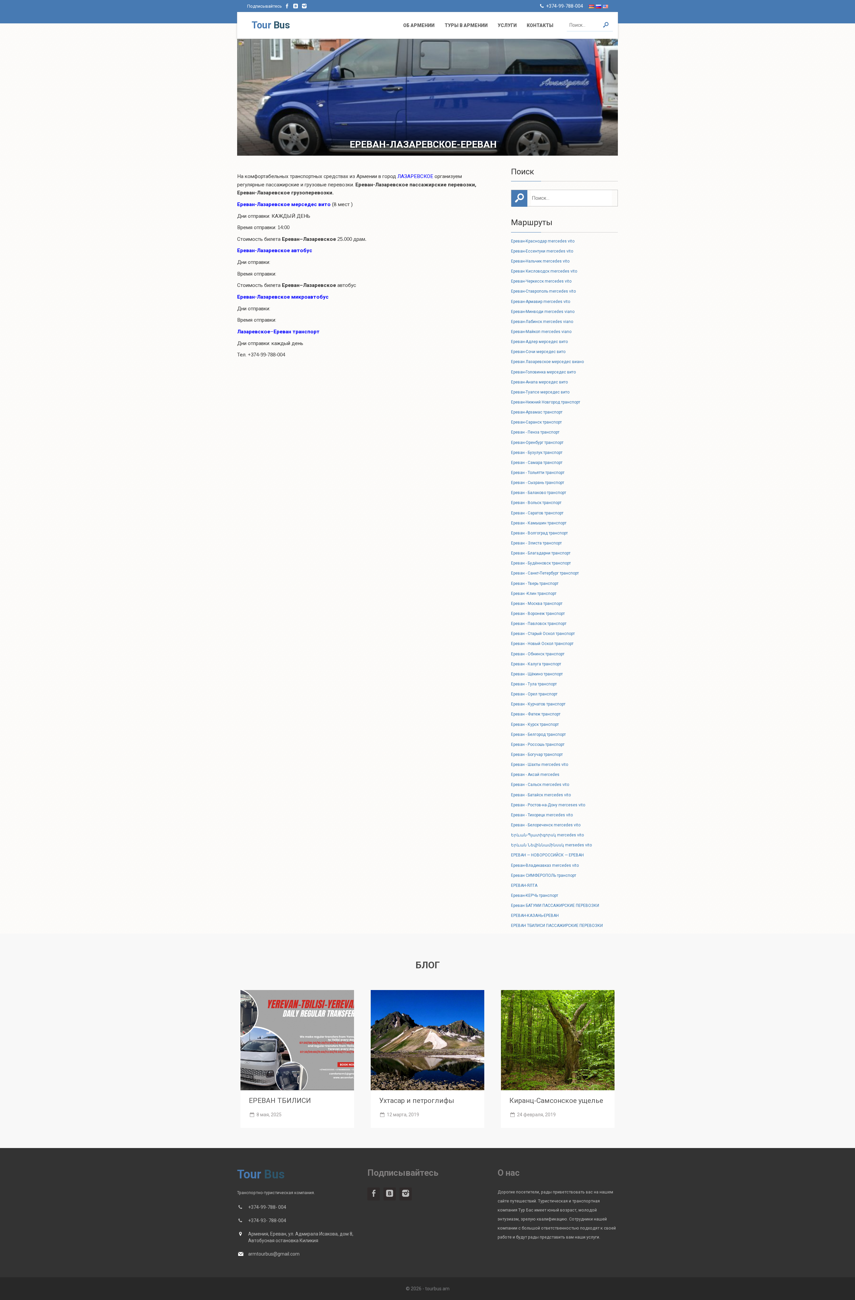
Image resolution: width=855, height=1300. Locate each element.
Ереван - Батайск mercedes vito (541, 795)
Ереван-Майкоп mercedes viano (541, 331)
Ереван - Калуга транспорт (536, 664)
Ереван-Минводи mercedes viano (542, 311)
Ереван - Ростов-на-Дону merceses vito (548, 805)
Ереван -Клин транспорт (533, 593)
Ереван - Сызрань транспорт (537, 482)
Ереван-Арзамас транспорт (536, 412)
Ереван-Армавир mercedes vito (540, 301)
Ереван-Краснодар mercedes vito (542, 241)
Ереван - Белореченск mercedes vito (545, 825)
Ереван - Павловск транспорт (538, 623)
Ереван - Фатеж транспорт (535, 714)
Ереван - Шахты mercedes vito (539, 764)
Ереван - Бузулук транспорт (536, 452)
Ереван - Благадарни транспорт (540, 553)
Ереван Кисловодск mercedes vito (544, 271)
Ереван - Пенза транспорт (535, 432)
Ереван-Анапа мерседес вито (539, 382)
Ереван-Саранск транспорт (536, 422)
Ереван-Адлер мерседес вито (539, 341)
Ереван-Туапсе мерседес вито (540, 392)
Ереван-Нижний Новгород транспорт (545, 402)
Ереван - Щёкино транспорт (537, 674)
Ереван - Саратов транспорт (537, 513)
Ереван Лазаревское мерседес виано (547, 361)
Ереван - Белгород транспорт (538, 734)
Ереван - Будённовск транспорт (541, 563)
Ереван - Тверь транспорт (534, 583)
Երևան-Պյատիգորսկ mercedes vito (547, 835)
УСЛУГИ (507, 25)
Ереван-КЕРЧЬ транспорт (534, 895)
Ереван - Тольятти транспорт (537, 472)
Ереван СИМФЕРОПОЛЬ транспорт (543, 875)
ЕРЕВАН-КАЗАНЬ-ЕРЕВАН (535, 915)
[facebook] (287, 6)
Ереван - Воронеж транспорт (538, 613)
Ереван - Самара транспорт (536, 462)
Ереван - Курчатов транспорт (538, 704)
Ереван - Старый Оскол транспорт (543, 633)
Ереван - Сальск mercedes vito (540, 784)
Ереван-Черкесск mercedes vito (541, 281)
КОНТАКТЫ (540, 25)
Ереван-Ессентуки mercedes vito (542, 251)
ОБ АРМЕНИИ (419, 25)
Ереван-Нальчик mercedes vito (540, 261)
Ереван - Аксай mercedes (535, 774)
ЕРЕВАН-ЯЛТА (524, 885)
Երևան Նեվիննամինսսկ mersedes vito (551, 845)
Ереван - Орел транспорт (534, 694)
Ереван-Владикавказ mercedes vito (545, 865)
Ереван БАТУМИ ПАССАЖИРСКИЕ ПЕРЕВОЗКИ (555, 905)
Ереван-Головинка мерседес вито (543, 372)
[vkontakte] (296, 6)
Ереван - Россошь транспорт (537, 744)
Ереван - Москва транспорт (536, 603)
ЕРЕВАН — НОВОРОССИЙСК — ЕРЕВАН (547, 855)
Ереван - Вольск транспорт (536, 502)
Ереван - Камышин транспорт (538, 523)
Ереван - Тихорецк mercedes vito (542, 815)
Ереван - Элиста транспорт (536, 543)
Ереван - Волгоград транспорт (539, 533)
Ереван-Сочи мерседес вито (538, 351)
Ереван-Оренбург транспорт (537, 442)
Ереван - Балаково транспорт (538, 492)
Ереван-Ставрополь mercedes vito (543, 291)
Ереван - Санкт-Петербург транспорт (545, 573)
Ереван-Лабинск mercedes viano (542, 321)
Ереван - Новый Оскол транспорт (542, 643)
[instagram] (304, 6)
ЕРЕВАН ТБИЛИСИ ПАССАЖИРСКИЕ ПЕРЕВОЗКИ (557, 925)
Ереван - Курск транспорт (535, 724)
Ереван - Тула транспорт (534, 684)
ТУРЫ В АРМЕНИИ (466, 25)
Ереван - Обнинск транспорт (537, 654)
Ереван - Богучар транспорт (537, 754)
